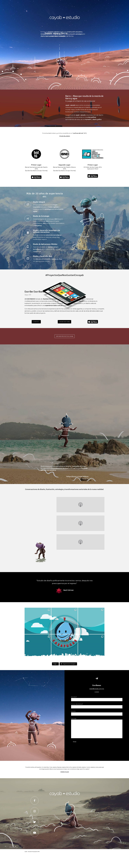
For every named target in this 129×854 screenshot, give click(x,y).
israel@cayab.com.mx (97, 689)
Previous (28, 581)
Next (100, 581)
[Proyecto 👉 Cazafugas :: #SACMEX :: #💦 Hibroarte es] (38, 621)
